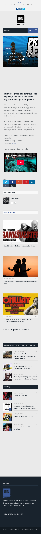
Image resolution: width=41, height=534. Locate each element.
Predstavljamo (21, 345)
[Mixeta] (20, 19)
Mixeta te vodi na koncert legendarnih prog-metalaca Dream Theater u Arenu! (25, 356)
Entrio (14, 143)
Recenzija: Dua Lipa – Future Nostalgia (23, 428)
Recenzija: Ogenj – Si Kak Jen (23, 416)
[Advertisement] (21, 77)
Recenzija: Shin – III (20, 396)
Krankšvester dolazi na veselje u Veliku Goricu (20, 5)
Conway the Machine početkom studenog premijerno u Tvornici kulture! (18, 320)
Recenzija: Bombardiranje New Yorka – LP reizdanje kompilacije (25, 407)
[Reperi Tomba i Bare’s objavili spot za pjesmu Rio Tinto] (20, 267)
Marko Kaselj (11, 64)
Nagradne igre (9, 345)
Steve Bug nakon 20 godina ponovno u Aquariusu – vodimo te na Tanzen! (26, 378)
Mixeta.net (18, 529)
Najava (8, 48)
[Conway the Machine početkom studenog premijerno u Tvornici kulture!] (20, 305)
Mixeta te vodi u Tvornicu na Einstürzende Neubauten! (23, 367)
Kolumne (32, 345)
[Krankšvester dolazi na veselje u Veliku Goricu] (20, 232)
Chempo (35, 529)
